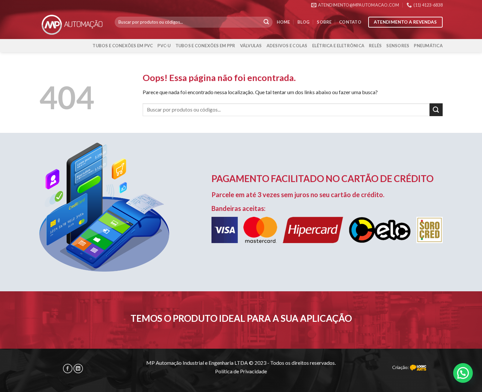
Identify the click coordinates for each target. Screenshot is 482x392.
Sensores (397, 45)
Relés (375, 45)
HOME (283, 22)
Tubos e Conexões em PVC (122, 45)
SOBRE (324, 22)
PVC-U (164, 45)
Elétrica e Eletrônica (338, 45)
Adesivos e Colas (287, 45)
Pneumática (428, 45)
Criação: (401, 367)
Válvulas (251, 45)
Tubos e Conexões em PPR (205, 45)
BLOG (303, 22)
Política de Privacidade (241, 371)
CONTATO (350, 22)
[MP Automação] (72, 24)
